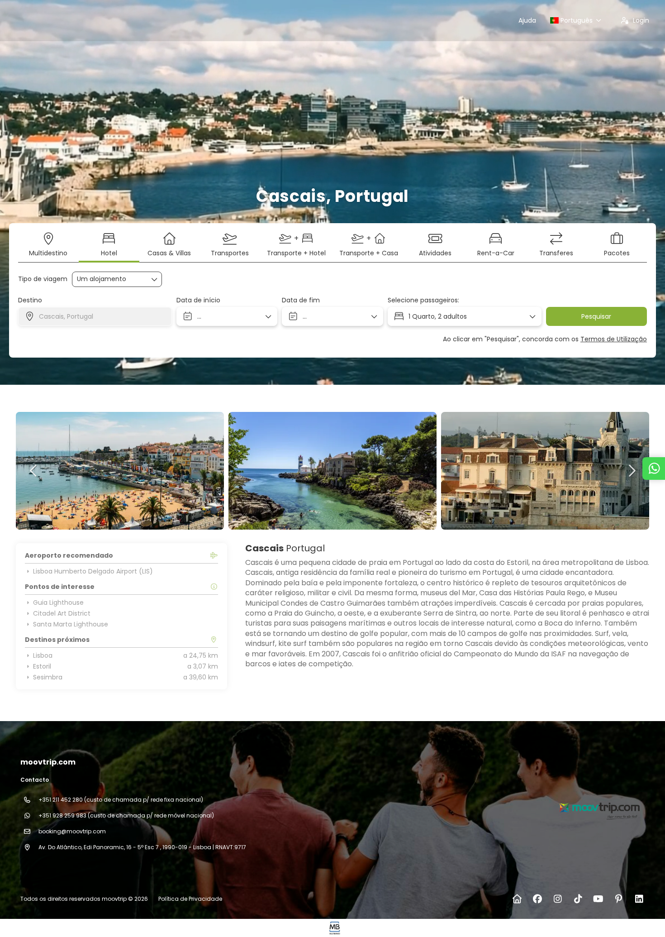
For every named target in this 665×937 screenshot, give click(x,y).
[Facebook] (537, 899)
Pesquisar (596, 316)
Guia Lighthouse (58, 602)
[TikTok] (578, 899)
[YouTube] (598, 899)
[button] (34, 471)
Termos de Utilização (613, 339)
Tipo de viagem (42, 279)
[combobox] (95, 316)
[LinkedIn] (639, 899)
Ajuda (527, 20)
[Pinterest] (618, 899)
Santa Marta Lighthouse (70, 624)
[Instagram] (557, 899)
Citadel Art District (61, 613)
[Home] (516, 899)
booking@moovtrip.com (72, 831)
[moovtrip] (598, 807)
